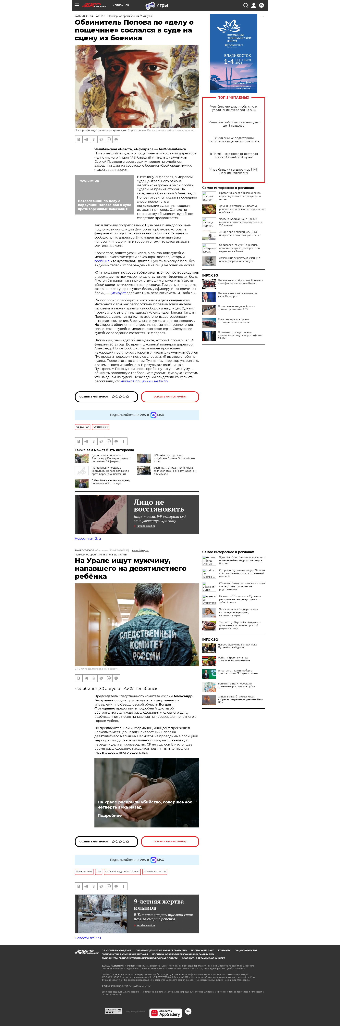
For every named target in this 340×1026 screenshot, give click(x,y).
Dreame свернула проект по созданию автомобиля (233, 321)
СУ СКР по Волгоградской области (96, 668)
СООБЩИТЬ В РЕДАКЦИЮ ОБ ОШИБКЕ (203, 958)
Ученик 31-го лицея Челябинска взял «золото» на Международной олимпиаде (175, 470)
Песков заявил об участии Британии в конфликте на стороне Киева (240, 282)
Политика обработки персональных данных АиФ (183, 954)
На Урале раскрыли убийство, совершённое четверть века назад (145, 805)
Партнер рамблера (135, 1011)
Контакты (224, 950)
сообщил (101, 261)
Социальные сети (246, 950)
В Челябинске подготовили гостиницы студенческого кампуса (234, 139)
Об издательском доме (116, 950)
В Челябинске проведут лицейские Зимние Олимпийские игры (174, 458)
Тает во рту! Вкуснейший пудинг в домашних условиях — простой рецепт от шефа (240, 625)
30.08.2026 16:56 (84, 550)
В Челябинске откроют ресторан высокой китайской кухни (234, 155)
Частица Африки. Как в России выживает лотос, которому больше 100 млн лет (240, 222)
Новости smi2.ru (88, 538)
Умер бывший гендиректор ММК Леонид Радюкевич (234, 171)
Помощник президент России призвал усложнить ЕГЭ (236, 308)
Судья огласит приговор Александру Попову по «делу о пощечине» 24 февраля (111, 458)
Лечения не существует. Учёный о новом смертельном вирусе (239, 259)
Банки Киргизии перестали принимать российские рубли (236, 685)
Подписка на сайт (202, 950)
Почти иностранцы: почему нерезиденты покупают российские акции (240, 335)
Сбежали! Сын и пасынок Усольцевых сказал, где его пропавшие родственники (242, 586)
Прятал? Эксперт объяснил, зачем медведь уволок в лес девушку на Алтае (240, 196)
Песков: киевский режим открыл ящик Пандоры (238, 295)
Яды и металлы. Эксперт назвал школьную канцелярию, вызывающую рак (238, 612)
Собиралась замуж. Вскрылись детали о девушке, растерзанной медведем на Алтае (239, 248)
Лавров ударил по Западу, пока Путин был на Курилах (237, 646)
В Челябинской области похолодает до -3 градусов (234, 124)
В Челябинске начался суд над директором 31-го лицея (111, 482)
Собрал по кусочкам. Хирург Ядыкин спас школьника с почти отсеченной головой (242, 573)
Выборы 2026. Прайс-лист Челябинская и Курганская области (139, 958)
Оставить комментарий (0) (170, 397)
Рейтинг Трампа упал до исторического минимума (234, 659)
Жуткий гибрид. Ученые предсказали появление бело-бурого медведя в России (242, 560)
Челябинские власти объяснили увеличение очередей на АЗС (233, 108)
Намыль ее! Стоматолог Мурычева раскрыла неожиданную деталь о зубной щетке (240, 599)
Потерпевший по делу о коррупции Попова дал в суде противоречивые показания (110, 470)
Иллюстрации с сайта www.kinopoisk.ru (171, 130)
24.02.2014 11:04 (84, 16)
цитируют (118, 293)
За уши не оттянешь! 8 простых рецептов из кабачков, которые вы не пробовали (242, 209)
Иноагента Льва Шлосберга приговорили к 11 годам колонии (238, 672)
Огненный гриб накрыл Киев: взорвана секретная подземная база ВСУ (240, 699)
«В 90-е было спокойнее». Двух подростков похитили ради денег (240, 233)
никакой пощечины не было (144, 381)
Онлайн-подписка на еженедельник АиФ (161, 950)
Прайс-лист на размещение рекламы (125, 954)
